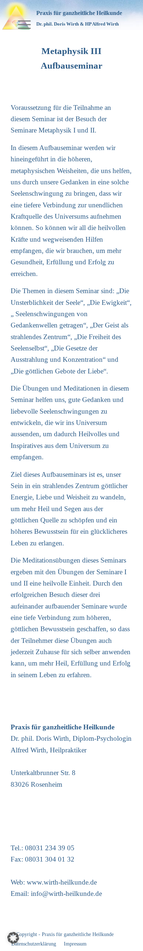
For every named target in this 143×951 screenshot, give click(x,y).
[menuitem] (21, 15)
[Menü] (21, 15)
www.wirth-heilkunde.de (62, 882)
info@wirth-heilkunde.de (66, 893)
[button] (13, 938)
